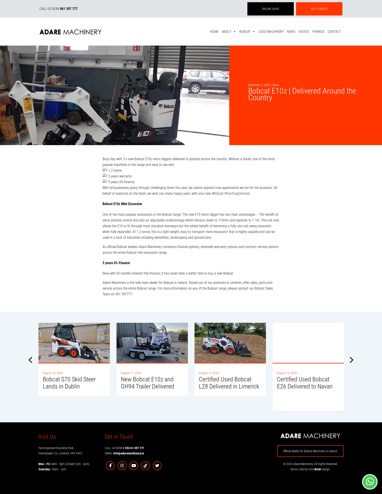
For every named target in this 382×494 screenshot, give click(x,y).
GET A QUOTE (319, 9)
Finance (318, 32)
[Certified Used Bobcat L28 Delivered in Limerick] (230, 343)
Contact (334, 32)
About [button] (227, 32)
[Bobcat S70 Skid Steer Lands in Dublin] (74, 343)
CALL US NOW (59, 9)
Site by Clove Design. (315, 469)
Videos (303, 32)
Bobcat (245, 32)
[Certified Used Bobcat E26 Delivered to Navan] (308, 343)
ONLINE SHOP (270, 9)
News (291, 32)
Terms (294, 469)
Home (214, 32)
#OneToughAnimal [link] (237, 193)
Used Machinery (271, 32)
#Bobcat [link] (217, 193)
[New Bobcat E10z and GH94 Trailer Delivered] (152, 343)
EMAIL (124, 453)
